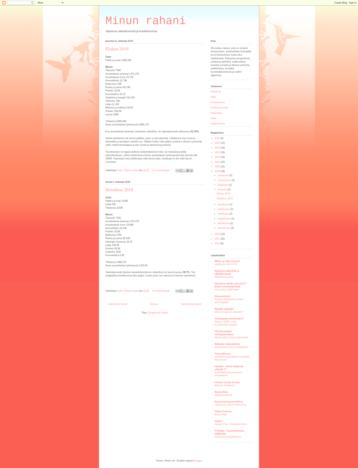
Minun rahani (145, 21)
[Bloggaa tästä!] (181, 170)
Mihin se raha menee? (227, 261)
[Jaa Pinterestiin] (191, 170)
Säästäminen (218, 123)
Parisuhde (216, 113)
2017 (218, 238)
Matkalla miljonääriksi (227, 344)
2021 (218, 161)
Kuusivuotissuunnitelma (229, 401)
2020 (218, 166)
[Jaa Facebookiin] (188, 170)
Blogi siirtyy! (221, 414)
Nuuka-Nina (221, 392)
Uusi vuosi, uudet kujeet (227, 289)
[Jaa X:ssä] (184, 170)
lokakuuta (223, 184)
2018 (218, 234)
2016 (218, 243)
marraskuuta (225, 180)
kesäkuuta (224, 204)
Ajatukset (216, 91)
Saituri (218, 421)
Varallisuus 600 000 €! (226, 264)
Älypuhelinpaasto (223, 395)
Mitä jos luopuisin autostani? (229, 312)
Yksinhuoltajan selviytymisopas (224, 333)
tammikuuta (224, 228)
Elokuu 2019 (116, 48)
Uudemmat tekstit (117, 304)
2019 (218, 171)
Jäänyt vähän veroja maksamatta (231, 337)
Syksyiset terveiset (224, 277)
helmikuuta (224, 223)
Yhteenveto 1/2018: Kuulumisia (230, 404)
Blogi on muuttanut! (224, 385)
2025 (218, 142)
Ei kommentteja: (161, 170)
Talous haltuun (223, 411)
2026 (218, 138)
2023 (218, 152)
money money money (227, 382)
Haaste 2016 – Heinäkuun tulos (231, 424)
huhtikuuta (224, 213)
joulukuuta (223, 175)
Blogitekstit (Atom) (158, 312)
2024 (218, 147)
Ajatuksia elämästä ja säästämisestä (227, 272)
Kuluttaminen (218, 102)
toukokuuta (224, 209)
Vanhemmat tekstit (191, 304)
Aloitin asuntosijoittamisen (228, 437)
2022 (218, 157)
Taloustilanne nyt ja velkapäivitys (231, 347)
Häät (213, 97)
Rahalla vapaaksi (224, 309)
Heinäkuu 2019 (119, 189)
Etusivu (154, 304)
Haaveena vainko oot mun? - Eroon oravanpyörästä (231, 285)
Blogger (198, 460)
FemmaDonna (223, 353)
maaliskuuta (224, 218)
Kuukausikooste (219, 107)
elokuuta (222, 189)
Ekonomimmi (222, 296)
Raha (213, 118)
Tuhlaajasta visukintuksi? (229, 318)
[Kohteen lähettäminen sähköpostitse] (177, 170)
